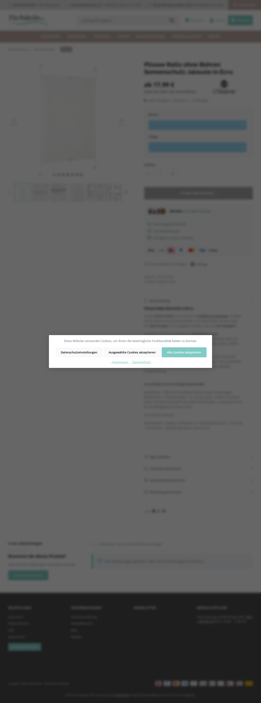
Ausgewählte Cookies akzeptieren (132, 352)
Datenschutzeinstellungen (79, 352)
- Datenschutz (141, 362)
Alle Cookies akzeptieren (184, 352)
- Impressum (119, 362)
